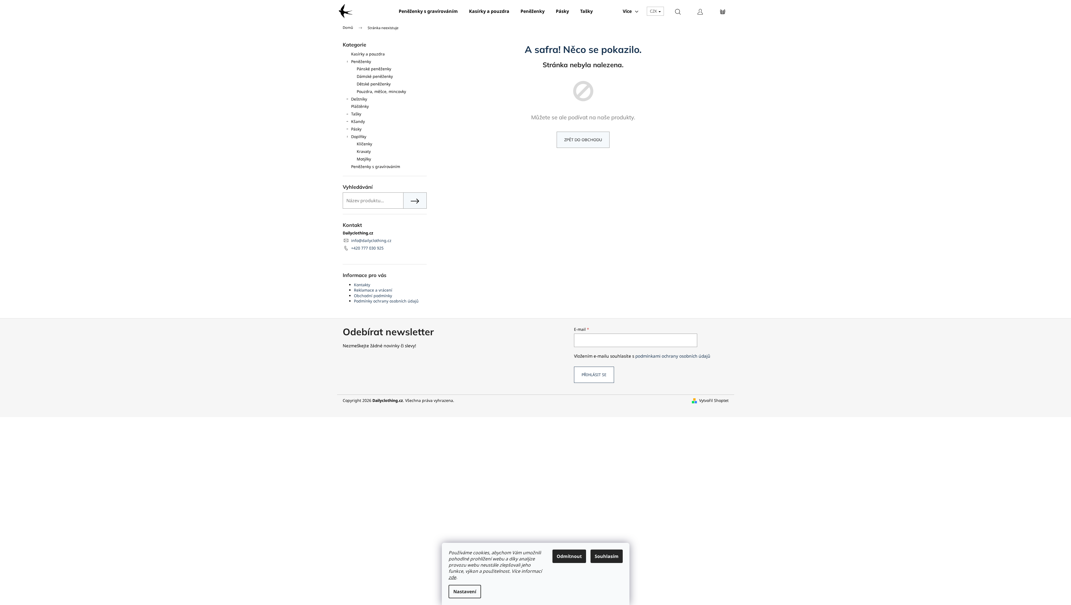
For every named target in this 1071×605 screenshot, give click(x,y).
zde (452, 577)
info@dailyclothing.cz (371, 240)
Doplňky (358, 136)
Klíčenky (364, 143)
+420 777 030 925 (367, 248)
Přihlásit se (594, 374)
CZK (654, 11)
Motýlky (364, 159)
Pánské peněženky (374, 68)
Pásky (356, 129)
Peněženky (361, 61)
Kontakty (362, 284)
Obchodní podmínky (373, 295)
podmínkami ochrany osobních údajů (672, 356)
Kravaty (364, 151)
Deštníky (359, 99)
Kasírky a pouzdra (368, 54)
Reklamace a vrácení (373, 290)
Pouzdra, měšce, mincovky (381, 91)
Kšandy (358, 121)
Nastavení (464, 591)
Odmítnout (569, 556)
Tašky (356, 114)
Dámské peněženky (375, 76)
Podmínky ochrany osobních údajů (386, 301)
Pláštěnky (360, 106)
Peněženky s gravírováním (375, 166)
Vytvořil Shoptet (714, 400)
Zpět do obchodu (583, 139)
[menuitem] (428, 11)
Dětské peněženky (374, 84)
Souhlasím (607, 556)
